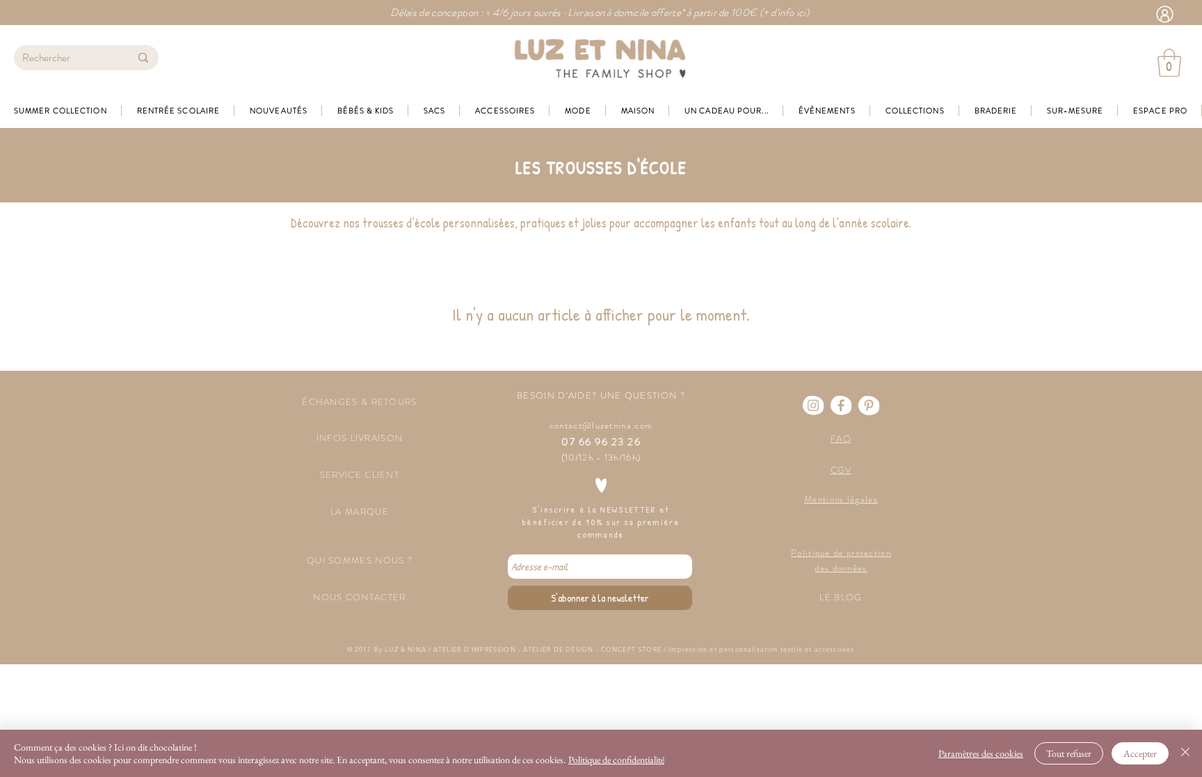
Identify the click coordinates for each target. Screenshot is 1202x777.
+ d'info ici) (786, 12)
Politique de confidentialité (616, 759)
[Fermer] (1185, 753)
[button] (1169, 63)
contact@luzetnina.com (601, 425)
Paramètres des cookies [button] (980, 753)
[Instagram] (813, 405)
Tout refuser (1068, 753)
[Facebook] (841, 405)
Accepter (1140, 753)
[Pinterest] (869, 405)
